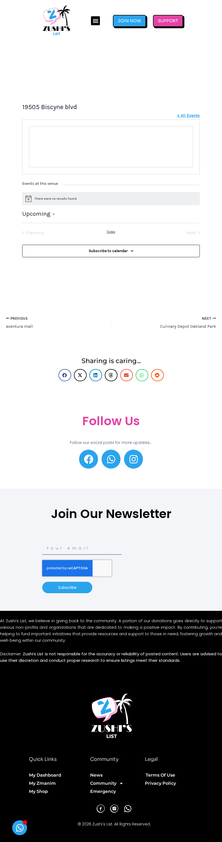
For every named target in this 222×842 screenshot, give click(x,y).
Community (103, 783)
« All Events (188, 115)
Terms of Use (160, 775)
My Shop (38, 791)
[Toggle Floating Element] (19, 827)
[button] (95, 20)
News (96, 775)
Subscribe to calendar (108, 251)
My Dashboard (45, 775)
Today (111, 232)
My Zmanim (42, 783)
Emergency (103, 791)
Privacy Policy (160, 783)
